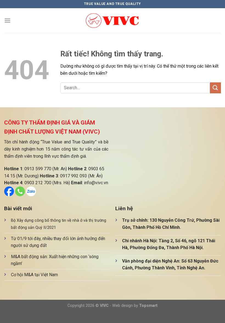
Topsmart (148, 305)
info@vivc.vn (96, 182)
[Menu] (7, 20)
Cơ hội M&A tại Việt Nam (34, 274)
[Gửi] (215, 87)
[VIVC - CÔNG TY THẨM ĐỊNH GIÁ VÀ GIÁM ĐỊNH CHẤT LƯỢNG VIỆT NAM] (112, 20)
